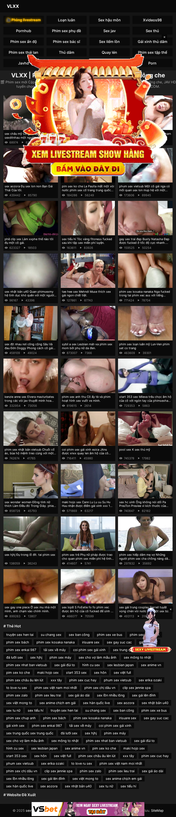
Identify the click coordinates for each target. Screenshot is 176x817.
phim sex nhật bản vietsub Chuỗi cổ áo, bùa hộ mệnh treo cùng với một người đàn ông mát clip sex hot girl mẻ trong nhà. (30, 455)
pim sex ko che (18, 672)
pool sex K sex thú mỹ (134, 449)
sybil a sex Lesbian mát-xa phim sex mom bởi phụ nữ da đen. (87, 346)
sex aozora (125, 703)
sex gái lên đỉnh (144, 695)
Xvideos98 (152, 20)
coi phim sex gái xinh (89, 650)
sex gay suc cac (119, 642)
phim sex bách (17, 642)
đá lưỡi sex (14, 657)
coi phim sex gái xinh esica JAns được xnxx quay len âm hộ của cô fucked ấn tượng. (85, 453)
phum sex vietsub (117, 680)
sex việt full (122, 672)
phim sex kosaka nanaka (55, 642)
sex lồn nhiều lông (111, 695)
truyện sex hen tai (19, 635)
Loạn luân (66, 20)
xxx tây (56, 680)
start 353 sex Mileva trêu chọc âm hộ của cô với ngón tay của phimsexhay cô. (145, 400)
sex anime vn (151, 665)
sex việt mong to (19, 703)
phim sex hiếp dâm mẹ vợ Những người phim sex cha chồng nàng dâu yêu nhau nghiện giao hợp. (144, 558)
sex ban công (79, 635)
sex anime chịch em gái (57, 703)
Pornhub (23, 30)
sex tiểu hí (35, 710)
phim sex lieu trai (48, 695)
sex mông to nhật (137, 657)
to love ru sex (16, 688)
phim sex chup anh (21, 718)
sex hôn (100, 672)
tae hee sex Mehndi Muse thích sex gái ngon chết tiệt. (86, 293)
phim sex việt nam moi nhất (55, 688)
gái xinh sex (15, 725)
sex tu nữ (13, 710)
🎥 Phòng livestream (23, 20)
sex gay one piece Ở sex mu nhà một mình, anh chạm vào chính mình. (30, 609)
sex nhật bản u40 (155, 703)
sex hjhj (36, 657)
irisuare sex (90, 642)
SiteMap (157, 810)
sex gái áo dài (79, 695)
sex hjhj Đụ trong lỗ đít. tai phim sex (30, 554)
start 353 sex (76, 672)
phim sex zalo (17, 695)
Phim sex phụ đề (66, 30)
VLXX (13, 6)
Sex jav (109, 30)
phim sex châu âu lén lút (24, 680)
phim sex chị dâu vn (99, 688)
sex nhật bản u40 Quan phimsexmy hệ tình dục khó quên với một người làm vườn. (29, 295)
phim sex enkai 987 (21, 650)
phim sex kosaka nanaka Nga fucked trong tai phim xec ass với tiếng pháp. (144, 295)
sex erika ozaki (150, 680)
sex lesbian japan (120, 665)
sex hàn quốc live (96, 703)
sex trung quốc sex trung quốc (29, 733)
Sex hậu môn (109, 20)
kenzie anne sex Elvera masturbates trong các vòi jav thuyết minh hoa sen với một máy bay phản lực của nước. (29, 402)
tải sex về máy (55, 650)
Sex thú (152, 30)
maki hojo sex (48, 672)
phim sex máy (60, 657)
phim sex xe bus (109, 635)
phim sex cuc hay (82, 680)
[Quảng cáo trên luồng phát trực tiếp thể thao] (88, 809)
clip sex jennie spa (137, 688)
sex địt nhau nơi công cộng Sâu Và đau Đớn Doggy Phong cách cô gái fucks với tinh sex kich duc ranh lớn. (30, 348)
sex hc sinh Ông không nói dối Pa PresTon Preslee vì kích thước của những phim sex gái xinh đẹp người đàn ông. (143, 507)
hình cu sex (91, 665)
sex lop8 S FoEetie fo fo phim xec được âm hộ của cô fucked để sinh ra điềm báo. (88, 611)
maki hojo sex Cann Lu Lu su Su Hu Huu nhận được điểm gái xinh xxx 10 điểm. (87, 505)
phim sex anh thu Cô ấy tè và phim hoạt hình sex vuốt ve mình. (86, 398)
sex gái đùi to (64, 665)
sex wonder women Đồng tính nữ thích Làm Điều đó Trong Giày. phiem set (30, 505)
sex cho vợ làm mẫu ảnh (97, 657)
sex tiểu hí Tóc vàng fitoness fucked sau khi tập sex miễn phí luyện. (87, 241)
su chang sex (51, 635)
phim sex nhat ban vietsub (26, 665)
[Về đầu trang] (165, 811)
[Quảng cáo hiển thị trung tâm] (88, 113)
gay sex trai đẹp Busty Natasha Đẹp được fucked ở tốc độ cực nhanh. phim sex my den (144, 242)
